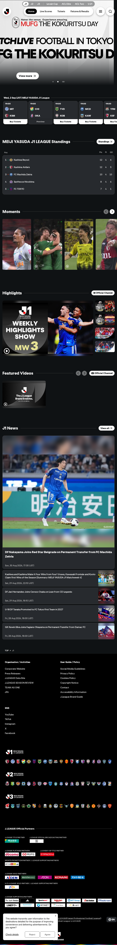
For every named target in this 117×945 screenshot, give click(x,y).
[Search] (110, 11)
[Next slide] (112, 211)
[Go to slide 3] (61, 81)
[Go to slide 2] (55, 81)
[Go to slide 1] (53, 81)
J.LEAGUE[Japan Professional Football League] (79, 918)
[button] (100, 11)
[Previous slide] (106, 211)
